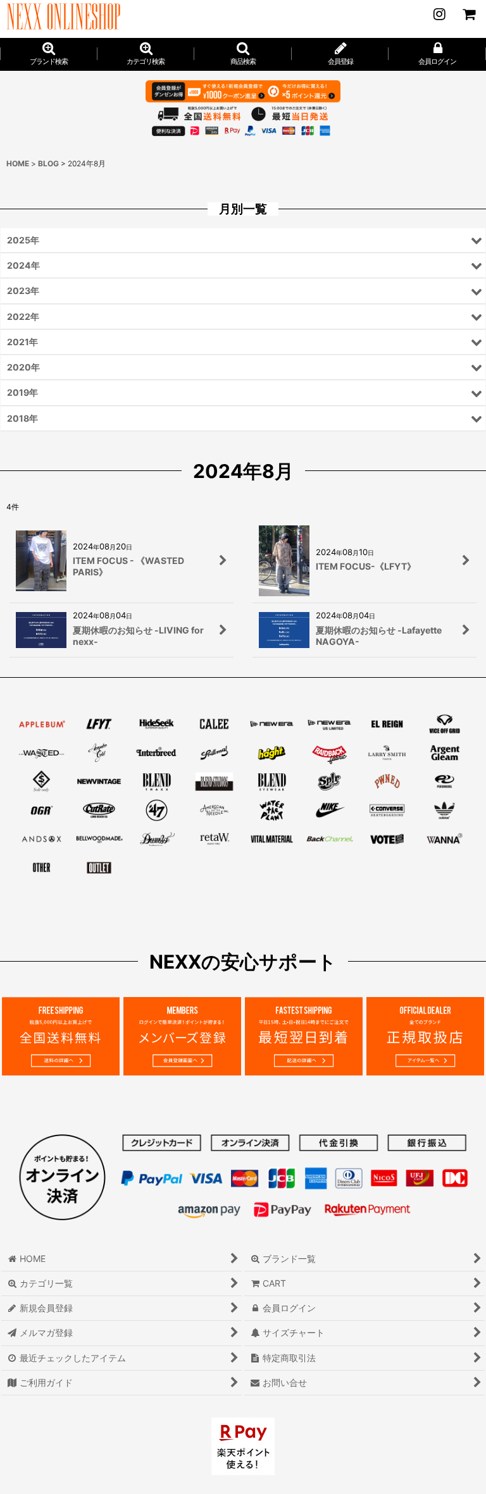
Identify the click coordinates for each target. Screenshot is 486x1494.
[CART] (468, 14)
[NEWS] (439, 14)
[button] (243, 54)
